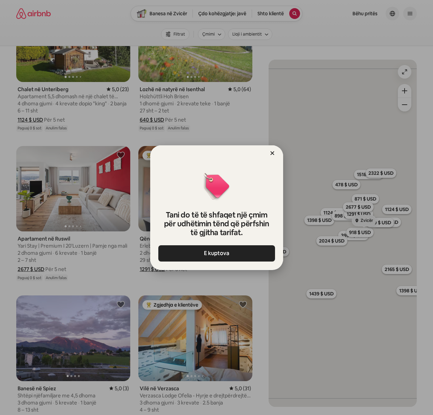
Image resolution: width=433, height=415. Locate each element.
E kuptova (216, 253)
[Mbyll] (272, 153)
